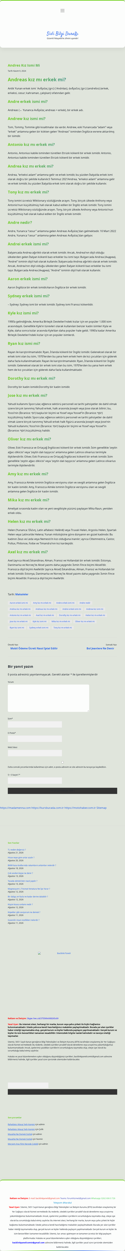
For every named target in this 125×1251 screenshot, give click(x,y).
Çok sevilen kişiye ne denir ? (20, 873)
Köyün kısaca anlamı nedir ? (20, 904)
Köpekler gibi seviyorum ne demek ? (24, 912)
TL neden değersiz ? (17, 849)
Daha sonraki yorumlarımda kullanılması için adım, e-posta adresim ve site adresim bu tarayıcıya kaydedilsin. (57, 767)
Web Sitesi (12, 747)
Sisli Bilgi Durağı (62, 34)
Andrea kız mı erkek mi (20, 609)
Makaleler (21, 594)
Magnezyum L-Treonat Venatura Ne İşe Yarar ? (29, 888)
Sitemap (102, 808)
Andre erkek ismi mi (65, 602)
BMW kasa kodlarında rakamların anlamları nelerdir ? (32, 865)
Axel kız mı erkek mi (45, 615)
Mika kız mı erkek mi (61, 621)
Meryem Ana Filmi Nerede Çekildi (23, 1144)
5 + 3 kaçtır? (14, 774)
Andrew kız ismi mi (94, 609)
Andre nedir (85, 602)
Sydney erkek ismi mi (38, 627)
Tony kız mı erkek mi (63, 627)
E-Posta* (12, 733)
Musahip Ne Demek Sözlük (20, 1134)
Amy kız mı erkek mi (42, 602)
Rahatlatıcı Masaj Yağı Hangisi (21, 1124)
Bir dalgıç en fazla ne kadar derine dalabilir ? (28, 896)
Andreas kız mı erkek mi (46, 609)
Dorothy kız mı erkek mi (69, 615)
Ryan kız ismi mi (17, 627)
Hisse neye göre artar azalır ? (21, 857)
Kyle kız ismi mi (39, 621)
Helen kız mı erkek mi (95, 615)
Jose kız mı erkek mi (19, 621)
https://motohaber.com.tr (80, 808)
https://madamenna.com (15, 808)
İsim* (10, 718)
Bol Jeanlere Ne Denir (100, 648)
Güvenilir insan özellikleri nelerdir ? (23, 920)
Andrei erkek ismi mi (71, 609)
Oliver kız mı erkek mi (85, 621)
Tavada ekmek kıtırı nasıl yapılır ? (22, 881)
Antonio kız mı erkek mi (20, 615)
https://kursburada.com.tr (47, 808)
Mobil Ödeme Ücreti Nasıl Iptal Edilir (34, 648)
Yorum (11, 682)
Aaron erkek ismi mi (19, 602)
